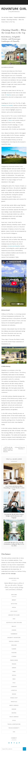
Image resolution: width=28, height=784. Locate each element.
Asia (14, 618)
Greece (14, 667)
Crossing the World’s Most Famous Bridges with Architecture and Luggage (14, 516)
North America (14, 705)
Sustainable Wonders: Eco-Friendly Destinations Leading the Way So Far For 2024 (14, 544)
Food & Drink (14, 660)
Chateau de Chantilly (7, 105)
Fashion (14, 652)
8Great (14, 599)
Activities (14, 603)
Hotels (14, 675)
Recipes (14, 712)
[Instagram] (9, 742)
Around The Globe (14, 615)
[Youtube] (17, 742)
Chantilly (8, 94)
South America (14, 716)
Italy (14, 682)
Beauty (14, 626)
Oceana (14, 709)
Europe (14, 648)
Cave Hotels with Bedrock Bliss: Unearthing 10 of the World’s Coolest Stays (14, 487)
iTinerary (14, 686)
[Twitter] (11, 742)
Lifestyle (14, 690)
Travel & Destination (14, 724)
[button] (14, 2)
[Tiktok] (19, 742)
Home (14, 671)
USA (14, 731)
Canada (14, 630)
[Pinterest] (14, 742)
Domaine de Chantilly (14, 246)
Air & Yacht (14, 611)
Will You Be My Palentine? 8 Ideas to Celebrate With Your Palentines (8, 449)
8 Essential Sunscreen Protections (20, 448)
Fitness (14, 656)
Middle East (14, 697)
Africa (14, 607)
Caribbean (14, 633)
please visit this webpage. (8, 573)
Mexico (14, 694)
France (10, 120)
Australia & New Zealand (14, 622)
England (14, 645)
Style (14, 720)
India (14, 679)
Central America (14, 641)
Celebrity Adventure (14, 637)
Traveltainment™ (14, 728)
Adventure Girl (14, 10)
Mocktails (14, 701)
